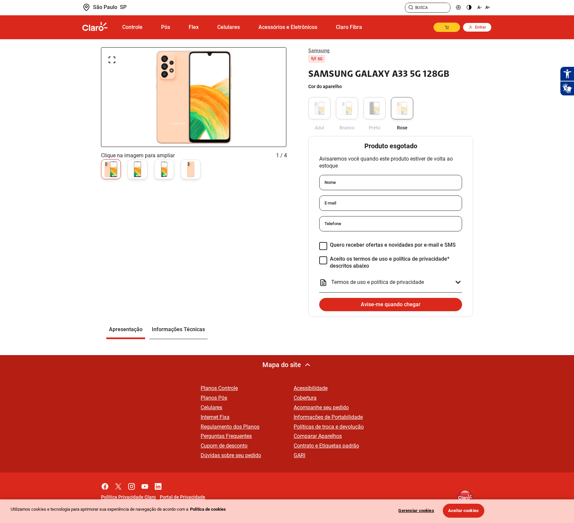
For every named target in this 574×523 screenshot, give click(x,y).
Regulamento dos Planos (230, 427)
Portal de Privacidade (182, 497)
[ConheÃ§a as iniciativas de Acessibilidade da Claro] (458, 7)
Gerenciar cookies (416, 510)
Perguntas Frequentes (226, 436)
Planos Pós (214, 398)
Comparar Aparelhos (318, 436)
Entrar (480, 27)
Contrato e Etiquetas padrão (326, 446)
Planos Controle (219, 388)
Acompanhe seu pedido (321, 407)
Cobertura (305, 398)
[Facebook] (105, 485)
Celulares (211, 407)
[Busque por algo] (411, 7)
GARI (299, 455)
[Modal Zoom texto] (483, 7)
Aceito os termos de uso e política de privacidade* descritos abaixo (389, 262)
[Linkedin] (158, 485)
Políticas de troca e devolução (329, 427)
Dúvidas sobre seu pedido (231, 455)
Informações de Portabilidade (328, 417)
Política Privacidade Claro (128, 497)
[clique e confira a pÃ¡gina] (97, 27)
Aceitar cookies (463, 510)
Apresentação (126, 329)
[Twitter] (118, 485)
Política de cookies (208, 509)
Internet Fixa (215, 417)
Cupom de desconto (224, 446)
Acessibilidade (311, 388)
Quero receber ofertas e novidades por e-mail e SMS (393, 245)
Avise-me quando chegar (391, 304)
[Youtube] (145, 485)
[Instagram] (132, 485)
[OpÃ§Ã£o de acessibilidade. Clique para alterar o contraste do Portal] (469, 7)
